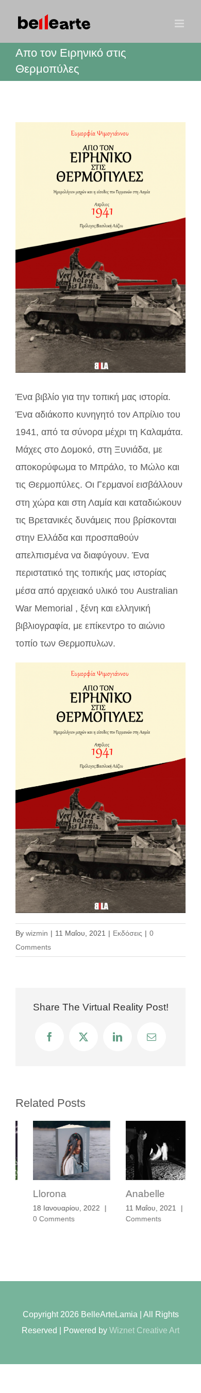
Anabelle (127, 1193)
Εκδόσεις (127, 933)
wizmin (37, 933)
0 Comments (36, 1219)
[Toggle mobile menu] (180, 23)
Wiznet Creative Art (144, 1319)
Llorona (32, 1193)
